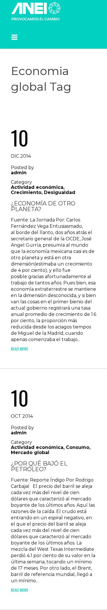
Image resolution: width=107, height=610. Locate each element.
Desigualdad (59, 192)
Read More (19, 349)
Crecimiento (26, 192)
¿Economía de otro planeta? (43, 206)
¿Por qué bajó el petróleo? (39, 466)
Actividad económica (37, 187)
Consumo (77, 447)
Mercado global (30, 452)
